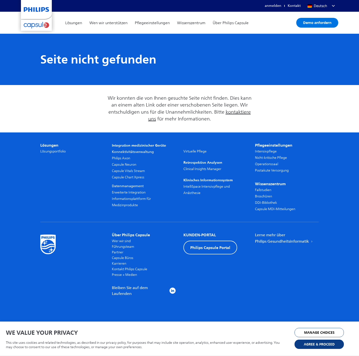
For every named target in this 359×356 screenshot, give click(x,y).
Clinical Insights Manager (202, 169)
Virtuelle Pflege (195, 151)
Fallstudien (263, 190)
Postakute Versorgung (272, 170)
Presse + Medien (124, 275)
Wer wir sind (121, 241)
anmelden (273, 6)
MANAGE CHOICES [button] (319, 333)
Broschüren (263, 196)
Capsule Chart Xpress (128, 177)
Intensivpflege (266, 151)
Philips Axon (121, 158)
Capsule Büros (122, 258)
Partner (117, 252)
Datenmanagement (128, 186)
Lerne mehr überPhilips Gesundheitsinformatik (282, 238)
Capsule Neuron (124, 164)
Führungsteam (123, 246)
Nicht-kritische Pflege (271, 158)
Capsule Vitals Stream (128, 171)
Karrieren (119, 263)
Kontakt (294, 6)
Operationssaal (266, 164)
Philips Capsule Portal (210, 247)
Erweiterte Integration (129, 192)
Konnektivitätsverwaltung (133, 152)
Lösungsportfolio (53, 151)
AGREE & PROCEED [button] (319, 344)
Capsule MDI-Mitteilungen (275, 209)
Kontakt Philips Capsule (129, 269)
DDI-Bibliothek (266, 202)
